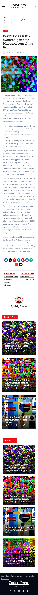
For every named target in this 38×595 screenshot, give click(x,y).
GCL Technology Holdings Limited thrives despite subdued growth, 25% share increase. (19, 384)
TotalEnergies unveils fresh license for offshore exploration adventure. (11, 279)
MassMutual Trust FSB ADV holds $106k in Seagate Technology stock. (19, 346)
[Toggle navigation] (3, 6)
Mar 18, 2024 (23, 351)
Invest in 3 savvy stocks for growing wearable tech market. (18, 420)
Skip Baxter (12, 52)
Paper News (28, 576)
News (5, 31)
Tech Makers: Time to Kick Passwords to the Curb (27, 276)
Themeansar (5, 579)
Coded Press (19, 5)
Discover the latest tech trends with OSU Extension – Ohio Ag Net (18, 561)
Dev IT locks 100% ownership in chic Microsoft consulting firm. (18, 41)
